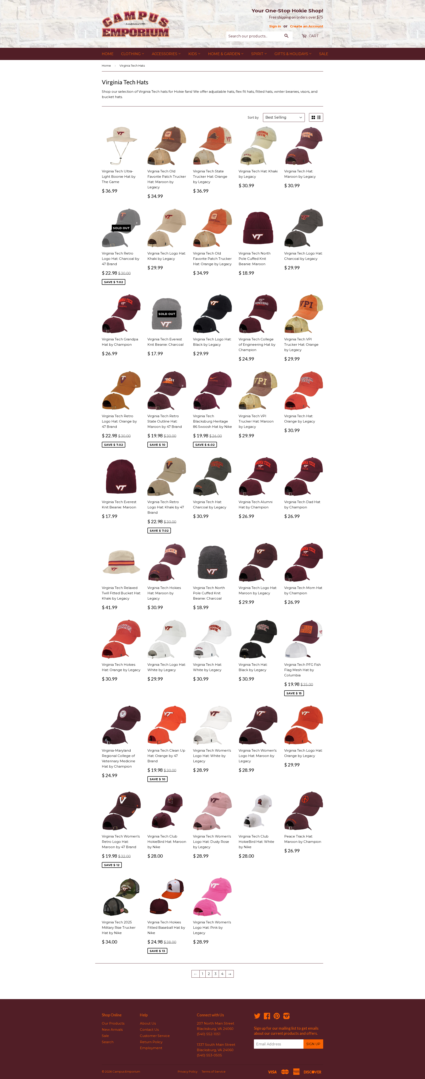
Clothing (131, 54)
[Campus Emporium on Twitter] (257, 1017)
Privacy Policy (187, 1071)
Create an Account (306, 26)
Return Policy (151, 1042)
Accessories (165, 54)
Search (108, 1042)
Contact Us (149, 1029)
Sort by (253, 118)
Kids (193, 54)
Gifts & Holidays (291, 54)
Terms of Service (214, 1071)
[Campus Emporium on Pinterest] (276, 1017)
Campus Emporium (126, 1071)
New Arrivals (112, 1029)
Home (108, 54)
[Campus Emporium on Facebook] (267, 1017)
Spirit (257, 54)
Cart (313, 36)
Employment (151, 1048)
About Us (148, 1023)
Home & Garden (224, 54)
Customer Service (155, 1036)
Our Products (113, 1023)
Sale (323, 54)
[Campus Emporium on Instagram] (286, 1017)
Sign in (275, 26)
